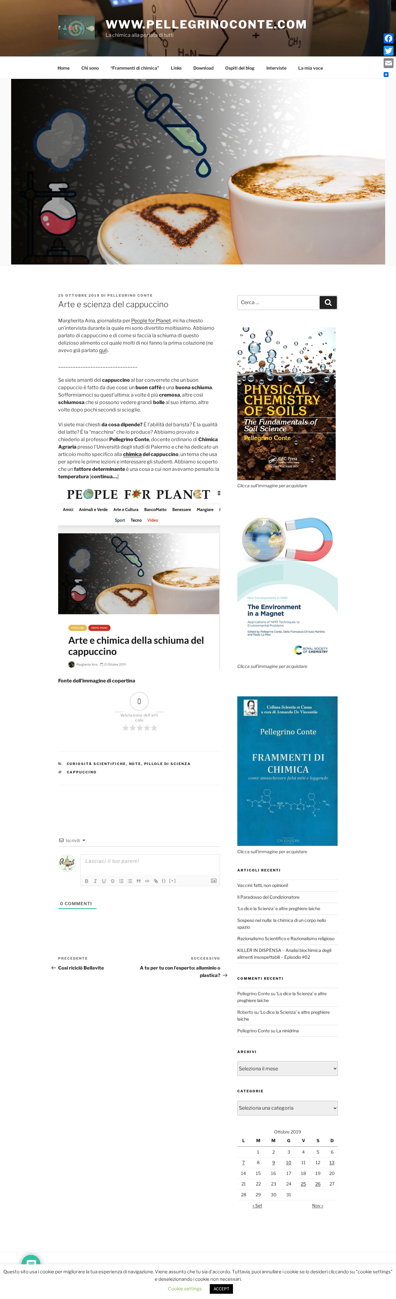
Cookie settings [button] (185, 1289)
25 (303, 1183)
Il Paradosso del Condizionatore (268, 897)
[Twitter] (388, 51)
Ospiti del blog (240, 68)
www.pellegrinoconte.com (206, 24)
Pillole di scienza (167, 764)
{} (164, 880)
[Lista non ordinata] (130, 881)
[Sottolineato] (104, 881)
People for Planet (151, 321)
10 (288, 1162)
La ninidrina (287, 1030)
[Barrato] (112, 881)
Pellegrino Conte (130, 295)
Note (135, 764)
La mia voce (310, 68)
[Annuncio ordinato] (121, 881)
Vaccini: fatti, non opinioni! (262, 885)
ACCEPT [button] (221, 1288)
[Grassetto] (86, 881)
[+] (172, 880)
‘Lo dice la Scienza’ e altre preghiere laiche (278, 908)
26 (318, 1183)
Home (64, 68)
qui (102, 350)
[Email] (388, 63)
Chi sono (90, 68)
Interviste (276, 68)
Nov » (317, 1205)
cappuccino (82, 772)
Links (176, 68)
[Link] (156, 881)
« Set (257, 1205)
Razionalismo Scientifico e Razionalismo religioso (285, 938)
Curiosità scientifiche (96, 764)
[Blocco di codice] (147, 881)
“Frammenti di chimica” (134, 68)
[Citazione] (138, 881)
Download (203, 68)
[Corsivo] (95, 881)
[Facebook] (388, 38)
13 (331, 1162)
